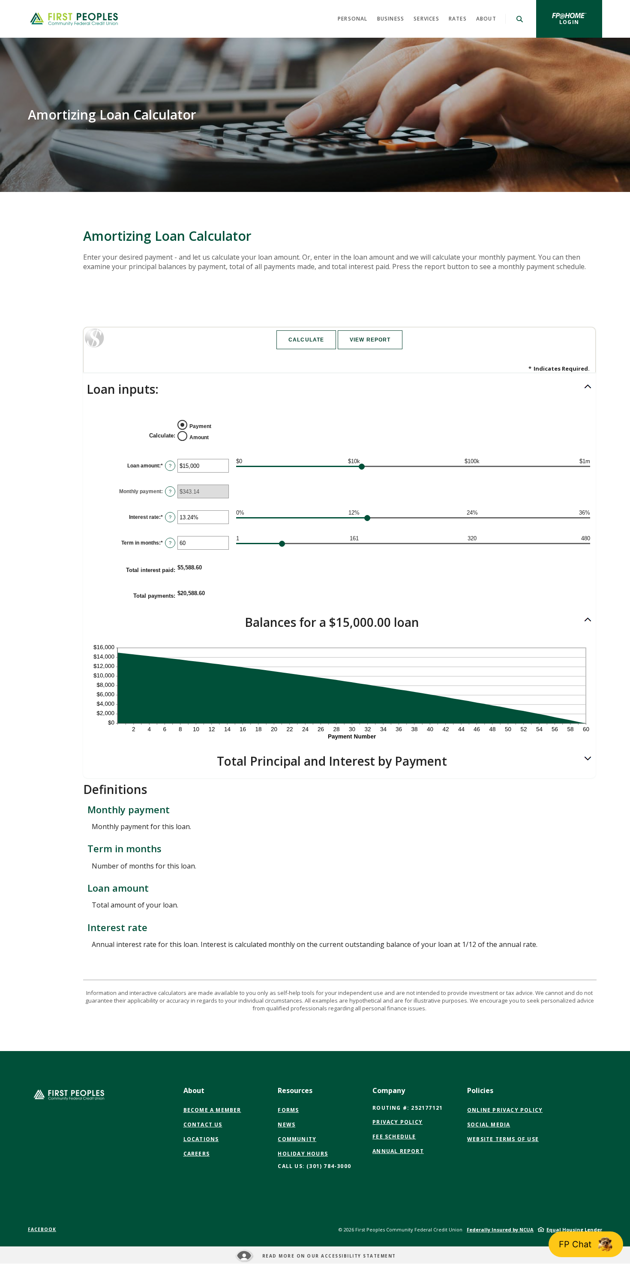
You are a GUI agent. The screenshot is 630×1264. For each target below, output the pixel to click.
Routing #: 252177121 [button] (407, 1107)
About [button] (486, 18)
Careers (196, 1153)
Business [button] (391, 18)
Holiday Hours (303, 1153)
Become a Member (212, 1110)
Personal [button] (353, 18)
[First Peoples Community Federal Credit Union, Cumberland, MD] (74, 19)
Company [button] (388, 1090)
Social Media (488, 1125)
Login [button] (580, 22)
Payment (200, 426)
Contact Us (202, 1124)
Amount (199, 437)
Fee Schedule (394, 1136)
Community (297, 1139)
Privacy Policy (397, 1122)
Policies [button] (480, 1090)
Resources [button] (295, 1090)
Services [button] (426, 18)
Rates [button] (458, 18)
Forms (288, 1110)
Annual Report (398, 1151)
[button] (339, 389)
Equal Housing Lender (574, 1229)
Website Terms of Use (503, 1139)
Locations (201, 1139)
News (286, 1124)
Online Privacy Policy (505, 1110)
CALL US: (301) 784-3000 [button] (314, 1166)
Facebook (42, 1229)
